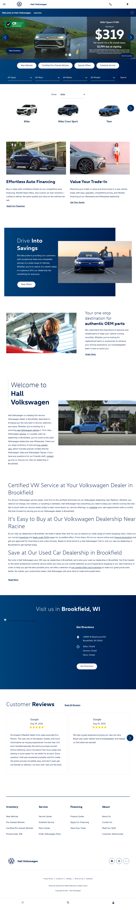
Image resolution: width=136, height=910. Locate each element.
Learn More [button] (38, 13)
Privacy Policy (48, 879)
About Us (106, 816)
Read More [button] (13, 579)
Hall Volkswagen (75, 891)
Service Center (45, 816)
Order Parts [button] (90, 354)
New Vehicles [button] (27, 65)
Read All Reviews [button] (72, 705)
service (23, 434)
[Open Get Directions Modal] (127, 4)
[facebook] (112, 861)
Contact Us (107, 822)
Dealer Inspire (82, 886)
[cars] (126, 861)
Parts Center (44, 828)
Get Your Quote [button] (77, 202)
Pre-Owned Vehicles (15, 822)
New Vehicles (12, 816)
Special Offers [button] (84, 65)
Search (123, 77)
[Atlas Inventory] (68, 38)
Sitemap (69, 879)
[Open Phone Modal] (110, 4)
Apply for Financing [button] (16, 206)
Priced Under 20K (14, 834)
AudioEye (89, 879)
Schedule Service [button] (107, 65)
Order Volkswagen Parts (50, 834)
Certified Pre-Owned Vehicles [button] (55, 65)
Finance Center (77, 816)
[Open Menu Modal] (4, 4)
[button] (66, 54)
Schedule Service (46, 822)
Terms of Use (79, 879)
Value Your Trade (78, 828)
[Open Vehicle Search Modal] (68, 902)
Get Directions (86, 666)
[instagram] (119, 861)
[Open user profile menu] (113, 903)
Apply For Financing (79, 822)
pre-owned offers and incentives (86, 567)
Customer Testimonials (112, 834)
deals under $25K (41, 537)
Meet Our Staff (109, 828)
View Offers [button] (26, 284)
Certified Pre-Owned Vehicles (19, 828)
